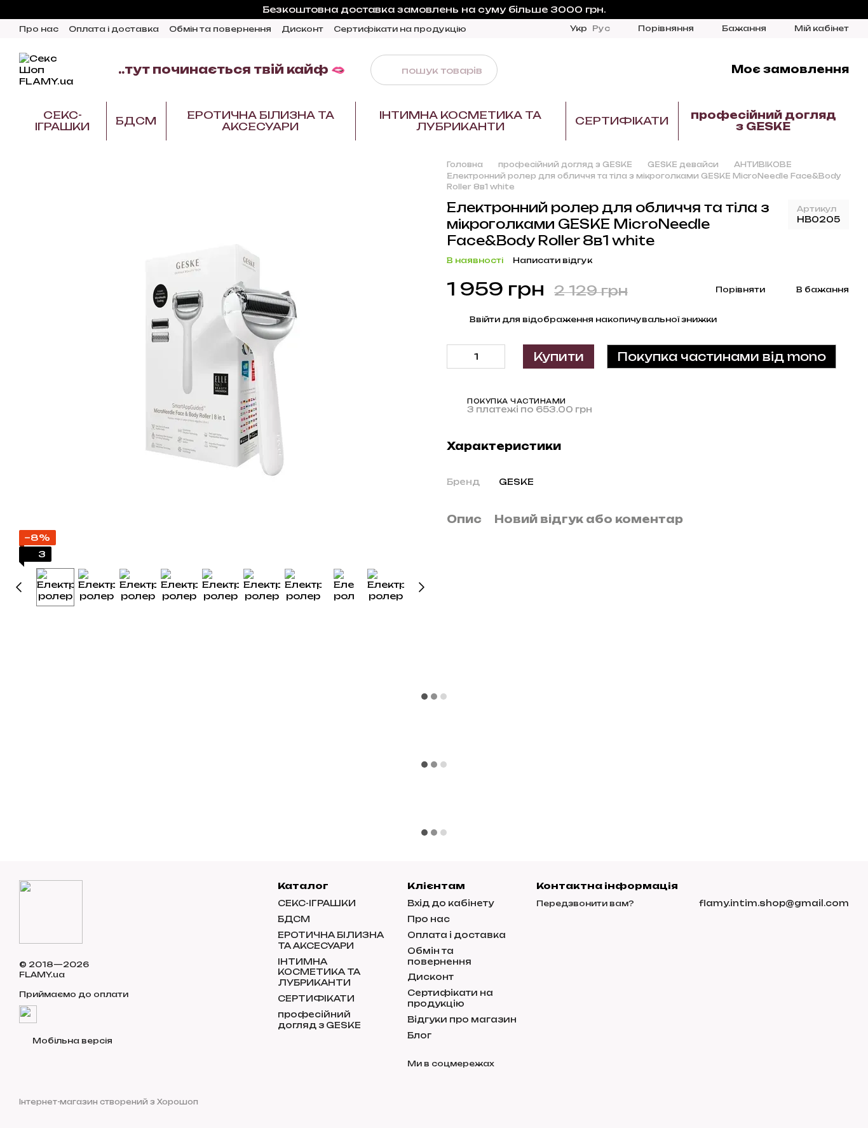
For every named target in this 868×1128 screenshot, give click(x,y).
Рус (601, 28)
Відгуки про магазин (462, 1019)
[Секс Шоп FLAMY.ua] (51, 911)
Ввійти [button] (485, 319)
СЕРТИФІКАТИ (621, 120)
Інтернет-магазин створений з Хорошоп (108, 1101)
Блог (419, 1035)
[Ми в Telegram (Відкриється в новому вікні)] (660, 70)
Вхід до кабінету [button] (450, 903)
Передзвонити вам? (585, 903)
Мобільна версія (71, 1040)
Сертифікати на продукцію (400, 29)
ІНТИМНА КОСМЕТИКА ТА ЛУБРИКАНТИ (460, 121)
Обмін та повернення (220, 29)
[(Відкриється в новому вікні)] (28, 1014)
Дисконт (302, 29)
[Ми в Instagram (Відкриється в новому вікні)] (645, 70)
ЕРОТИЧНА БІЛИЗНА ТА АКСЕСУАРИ (260, 121)
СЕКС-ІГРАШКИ (62, 121)
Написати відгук (552, 260)
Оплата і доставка (114, 29)
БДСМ (136, 120)
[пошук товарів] (385, 70)
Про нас (38, 29)
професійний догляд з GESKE (763, 121)
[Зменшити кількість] (456, 356)
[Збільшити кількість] (496, 356)
